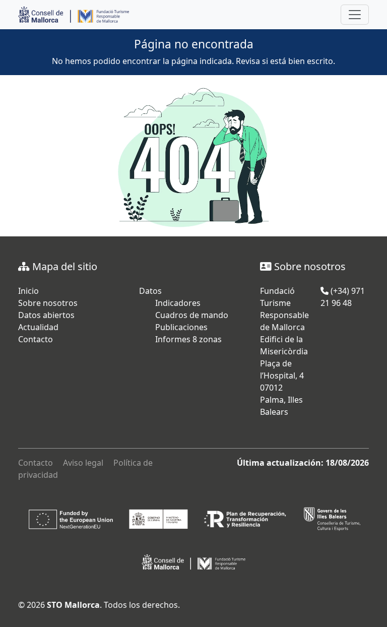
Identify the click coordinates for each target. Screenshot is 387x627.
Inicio (28, 290)
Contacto (35, 339)
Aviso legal (83, 462)
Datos (150, 290)
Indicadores (178, 302)
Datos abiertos (46, 315)
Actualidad (38, 327)
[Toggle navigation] (355, 15)
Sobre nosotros (48, 302)
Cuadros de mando (191, 315)
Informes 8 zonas (188, 339)
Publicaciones (181, 327)
